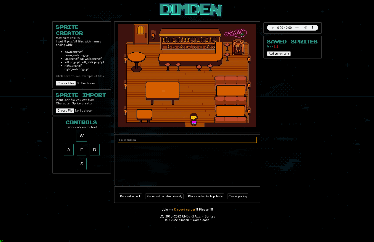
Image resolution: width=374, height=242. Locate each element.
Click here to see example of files (80, 76)
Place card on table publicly (205, 196)
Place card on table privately (164, 196)
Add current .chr (279, 53)
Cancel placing (238, 196)
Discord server (184, 209)
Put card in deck (130, 196)
